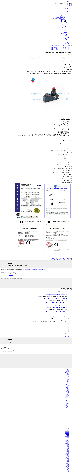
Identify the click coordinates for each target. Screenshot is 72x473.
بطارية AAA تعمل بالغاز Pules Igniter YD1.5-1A (60, 259)
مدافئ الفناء (62, 19)
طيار (66, 22)
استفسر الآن (69, 323)
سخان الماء (63, 21)
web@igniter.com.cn (65, 324)
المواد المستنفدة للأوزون (62, 26)
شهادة (66, 38)
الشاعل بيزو (65, 32)
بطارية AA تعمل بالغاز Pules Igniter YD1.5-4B (56, 311)
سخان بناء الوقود (62, 13)
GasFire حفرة (62, 16)
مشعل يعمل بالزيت (63, 10)
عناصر (66, 35)
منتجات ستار (67, 8)
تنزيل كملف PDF (59, 61)
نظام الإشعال (64, 12)
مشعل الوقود (64, 28)
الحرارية (65, 29)
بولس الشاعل (64, 27)
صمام (66, 23)
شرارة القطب (64, 25)
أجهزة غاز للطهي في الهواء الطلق (58, 18)
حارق (66, 34)
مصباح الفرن (64, 24)
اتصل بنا (67, 39)
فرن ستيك (63, 20)
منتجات (68, 11)
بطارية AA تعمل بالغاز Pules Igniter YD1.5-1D (56, 302)
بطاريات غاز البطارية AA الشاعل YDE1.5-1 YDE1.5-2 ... (54, 298)
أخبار (68, 36)
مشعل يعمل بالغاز (63, 9)
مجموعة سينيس (64, 33)
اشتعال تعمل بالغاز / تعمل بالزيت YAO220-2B (60, 258)
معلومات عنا (67, 37)
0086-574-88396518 (65, 325)
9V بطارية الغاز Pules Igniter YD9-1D (58, 316)
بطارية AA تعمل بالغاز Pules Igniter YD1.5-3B (56, 294)
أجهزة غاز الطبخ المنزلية (60, 17)
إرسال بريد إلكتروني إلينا (67, 61)
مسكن (68, 7)
